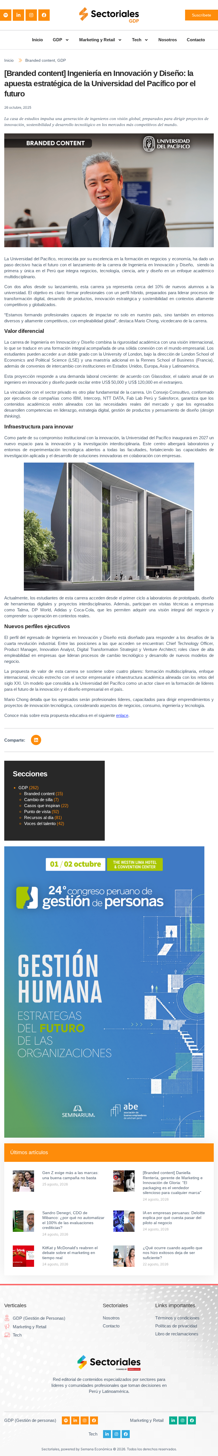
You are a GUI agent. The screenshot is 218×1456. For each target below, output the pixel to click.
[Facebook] (44, 15)
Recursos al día (38, 817)
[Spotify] (5, 15)
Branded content (40, 60)
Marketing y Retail (97, 39)
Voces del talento (40, 823)
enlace (122, 715)
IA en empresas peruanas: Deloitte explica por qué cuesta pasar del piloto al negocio (174, 1217)
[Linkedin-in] (18, 15)
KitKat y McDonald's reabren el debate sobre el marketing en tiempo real (70, 1252)
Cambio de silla (38, 799)
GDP (57, 39)
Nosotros (167, 39)
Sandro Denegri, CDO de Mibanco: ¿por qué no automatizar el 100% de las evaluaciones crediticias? (73, 1220)
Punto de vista (37, 811)
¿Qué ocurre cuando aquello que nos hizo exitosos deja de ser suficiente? (172, 1252)
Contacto (196, 39)
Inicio (37, 39)
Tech (136, 39)
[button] (36, 740)
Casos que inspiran (42, 805)
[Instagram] (31, 15)
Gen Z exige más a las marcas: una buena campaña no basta (70, 1175)
